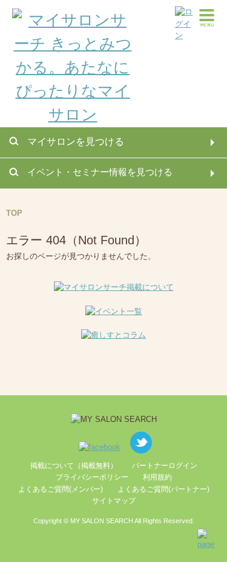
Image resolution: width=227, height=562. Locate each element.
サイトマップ (114, 501)
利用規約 (157, 477)
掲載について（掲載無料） (73, 465)
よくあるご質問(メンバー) (60, 489)
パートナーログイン (164, 465)
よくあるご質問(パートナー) (163, 489)
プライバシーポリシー (92, 477)
